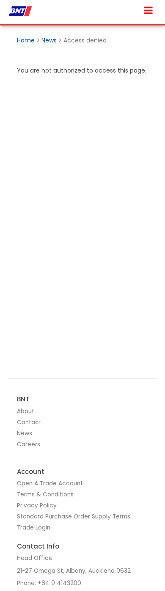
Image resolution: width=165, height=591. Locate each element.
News (49, 40)
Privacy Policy (37, 505)
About (25, 411)
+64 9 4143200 (59, 583)
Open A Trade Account (50, 483)
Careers (28, 444)
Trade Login (33, 528)
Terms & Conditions (45, 494)
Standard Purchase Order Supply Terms (73, 517)
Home (26, 40)
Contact (29, 422)
